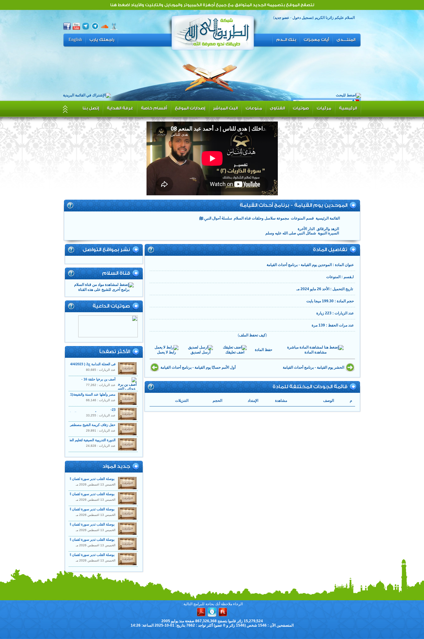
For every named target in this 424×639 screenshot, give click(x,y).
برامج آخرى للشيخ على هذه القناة (103, 289)
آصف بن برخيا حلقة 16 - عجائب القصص (98, 381)
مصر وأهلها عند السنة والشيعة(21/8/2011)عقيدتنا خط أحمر (73, 394)
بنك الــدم (286, 40)
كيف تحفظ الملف (252, 335)
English (75, 40)
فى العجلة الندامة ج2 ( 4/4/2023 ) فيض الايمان (83, 364)
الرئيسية (348, 108)
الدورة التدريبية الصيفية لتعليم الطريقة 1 (87, 440)
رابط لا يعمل (166, 352)
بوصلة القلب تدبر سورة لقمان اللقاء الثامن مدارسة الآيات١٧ (72, 494)
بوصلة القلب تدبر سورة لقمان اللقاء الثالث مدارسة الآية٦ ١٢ (72, 555)
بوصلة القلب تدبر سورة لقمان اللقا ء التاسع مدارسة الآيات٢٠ (72, 479)
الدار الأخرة (306, 229)
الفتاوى (277, 108)
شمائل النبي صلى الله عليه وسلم (290, 233)
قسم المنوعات (302, 218)
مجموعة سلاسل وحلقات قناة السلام (261, 218)
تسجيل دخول (302, 18)
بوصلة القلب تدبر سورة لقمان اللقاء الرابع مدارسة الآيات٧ (73, 539)
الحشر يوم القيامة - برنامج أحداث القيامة (313, 367)
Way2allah (212, 31)
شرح (70, 205)
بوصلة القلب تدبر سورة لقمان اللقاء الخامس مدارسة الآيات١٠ (71, 524)
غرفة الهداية (120, 108)
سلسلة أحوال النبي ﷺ (215, 218)
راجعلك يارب (101, 40)
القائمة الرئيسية (328, 218)
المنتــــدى (345, 40)
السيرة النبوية (328, 233)
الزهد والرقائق (328, 229)
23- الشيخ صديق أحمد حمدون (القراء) (90, 411)
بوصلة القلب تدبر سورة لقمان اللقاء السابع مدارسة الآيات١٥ (72, 509)
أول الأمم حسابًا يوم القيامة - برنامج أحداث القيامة (198, 367)
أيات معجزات (316, 40)
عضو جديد (281, 18)
